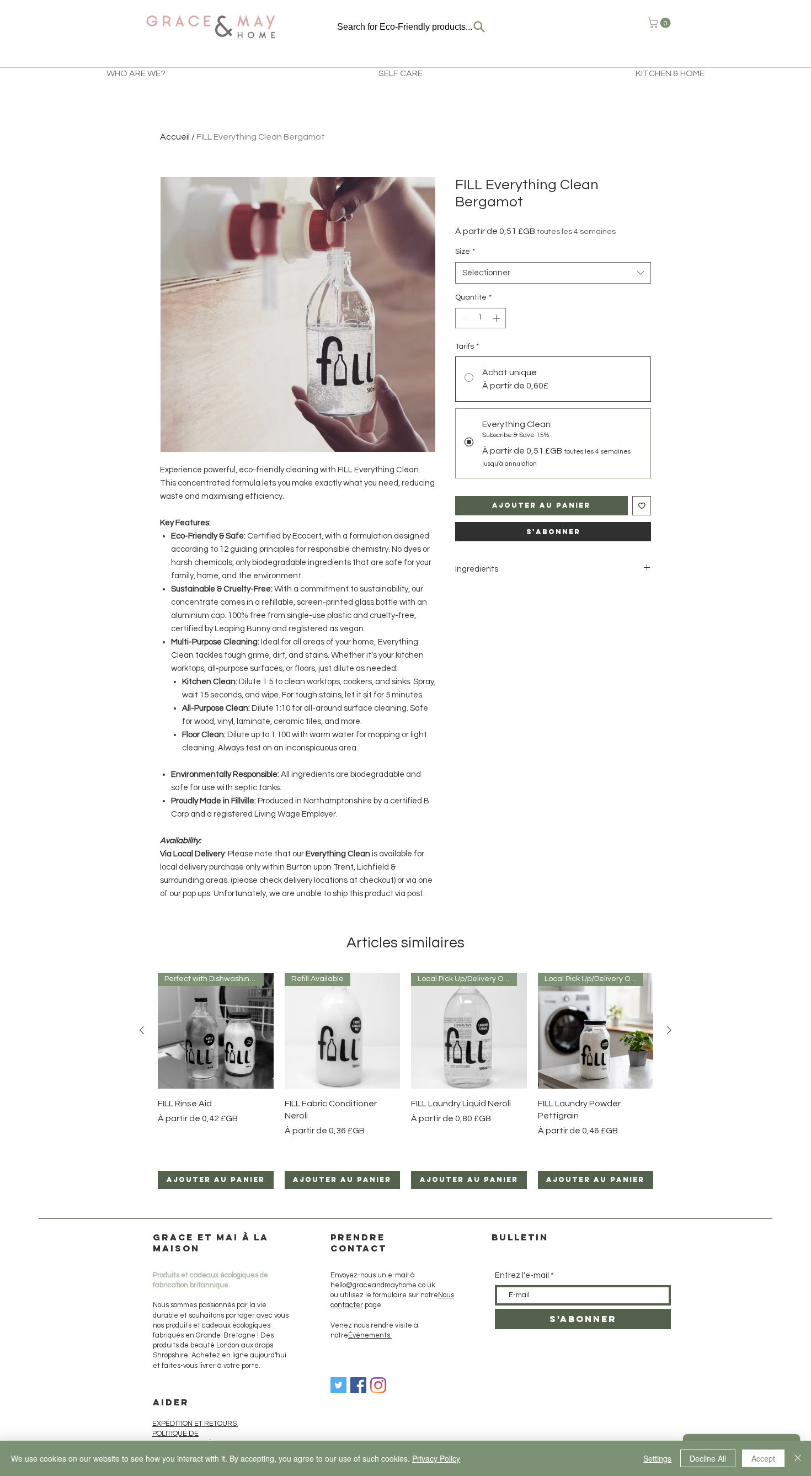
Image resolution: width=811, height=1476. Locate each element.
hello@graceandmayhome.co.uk (382, 1285)
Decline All (708, 1458)
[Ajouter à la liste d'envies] (642, 505)
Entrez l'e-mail (522, 1275)
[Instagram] (378, 1385)
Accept (763, 1458)
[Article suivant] (669, 1030)
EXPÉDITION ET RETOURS (195, 1423)
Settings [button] (657, 1458)
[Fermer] (797, 1458)
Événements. (370, 1335)
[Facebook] (358, 1385)
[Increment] (497, 318)
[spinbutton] (480, 318)
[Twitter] (338, 1385)
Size (465, 251)
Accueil (175, 136)
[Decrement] (464, 318)
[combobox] (553, 273)
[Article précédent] (141, 1030)
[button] (660, 23)
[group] (405, 1081)
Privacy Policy (436, 1458)
